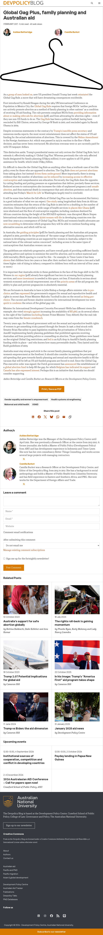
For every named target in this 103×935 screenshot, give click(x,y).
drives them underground (47, 173)
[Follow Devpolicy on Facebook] (51, 916)
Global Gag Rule (42, 106)
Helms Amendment (88, 137)
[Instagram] (31, 459)
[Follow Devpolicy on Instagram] (45, 916)
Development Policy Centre (15, 884)
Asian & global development (15, 877)
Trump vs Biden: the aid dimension (25, 728)
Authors (6, 854)
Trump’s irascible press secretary (70, 131)
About (6, 851)
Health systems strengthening (66, 399)
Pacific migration (10, 874)
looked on (27, 94)
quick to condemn (12, 303)
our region (19, 275)
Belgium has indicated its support (73, 367)
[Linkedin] (27, 459)
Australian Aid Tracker (13, 888)
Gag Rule (45, 119)
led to (51, 339)
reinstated (83, 94)
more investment (25, 278)
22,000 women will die (51, 217)
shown (6, 260)
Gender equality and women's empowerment (26, 399)
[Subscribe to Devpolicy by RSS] (58, 916)
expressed (24, 293)
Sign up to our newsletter (19, 825)
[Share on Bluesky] (51, 417)
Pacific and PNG (10, 870)
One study (52, 201)
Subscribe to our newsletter (51, 931)
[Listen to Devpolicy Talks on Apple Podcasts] (64, 916)
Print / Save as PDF (51, 389)
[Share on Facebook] (39, 417)
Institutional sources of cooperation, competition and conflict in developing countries (24, 759)
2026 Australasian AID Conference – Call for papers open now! (25, 781)
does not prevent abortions (84, 170)
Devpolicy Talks (10, 895)
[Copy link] (70, 417)
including (37, 314)
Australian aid (9, 866)
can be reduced (51, 177)
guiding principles (29, 232)
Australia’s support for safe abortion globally (21, 623)
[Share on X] (45, 417)
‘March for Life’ (33, 193)
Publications (8, 892)
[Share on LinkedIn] (33, 417)
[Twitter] (24, 459)
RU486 (73, 311)
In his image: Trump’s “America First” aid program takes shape (75, 678)
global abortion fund (15, 367)
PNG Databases (10, 899)
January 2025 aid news (69, 728)
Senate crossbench (33, 318)
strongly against (32, 311)
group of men (15, 94)
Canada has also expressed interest (21, 370)
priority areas (68, 281)
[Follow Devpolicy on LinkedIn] (39, 916)
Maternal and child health (16, 404)
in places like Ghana (78, 208)
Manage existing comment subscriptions (24, 550)
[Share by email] (64, 417)
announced (70, 364)
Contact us (8, 858)
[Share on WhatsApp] (58, 417)
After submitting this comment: (19, 539)
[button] (92, 3)
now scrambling (11, 224)
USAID (35, 404)
